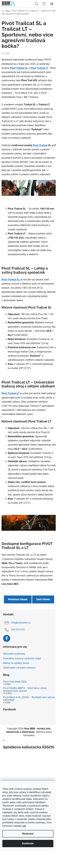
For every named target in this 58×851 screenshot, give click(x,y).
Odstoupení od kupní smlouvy (19, 667)
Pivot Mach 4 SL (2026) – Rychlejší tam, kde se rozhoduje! (29, 698)
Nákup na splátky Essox (16, 663)
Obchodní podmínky (14, 653)
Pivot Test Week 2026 (15, 681)
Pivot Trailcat (40, 145)
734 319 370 (18, 629)
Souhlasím (28, 843)
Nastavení (27, 833)
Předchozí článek (17, 599)
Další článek (43, 599)
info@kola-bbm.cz (21, 622)
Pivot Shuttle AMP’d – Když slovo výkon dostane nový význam (25, 689)
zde (24, 825)
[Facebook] (6, 638)
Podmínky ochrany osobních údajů (22, 658)
